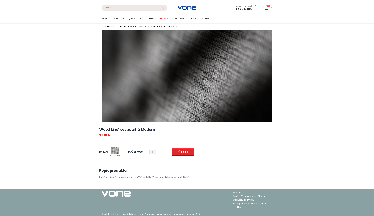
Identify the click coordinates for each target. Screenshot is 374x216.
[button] (268, 8)
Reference (180, 18)
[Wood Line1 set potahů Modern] (187, 76)
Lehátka (150, 18)
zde (199, 214)
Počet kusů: (135, 152)
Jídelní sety (135, 18)
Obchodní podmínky (243, 199)
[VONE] (143, 194)
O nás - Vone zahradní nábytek (249, 196)
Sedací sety (118, 18)
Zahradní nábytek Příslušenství (132, 26)
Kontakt (206, 18)
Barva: (103, 152)
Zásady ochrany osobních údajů (249, 203)
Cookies (237, 207)
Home (104, 18)
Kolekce (164, 18)
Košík (193, 18)
